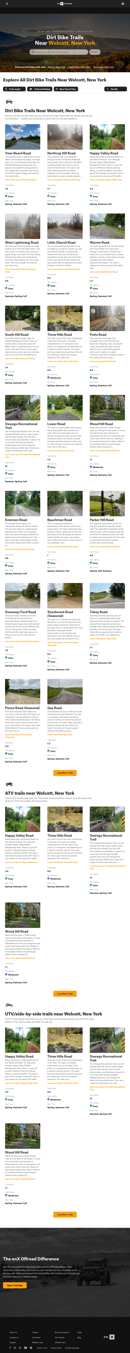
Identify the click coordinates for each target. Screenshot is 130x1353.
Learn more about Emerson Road (22, 533)
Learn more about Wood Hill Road (107, 439)
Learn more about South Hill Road (22, 347)
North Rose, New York (79, 67)
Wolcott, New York (56, 67)
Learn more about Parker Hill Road (107, 533)
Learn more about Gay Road (65, 721)
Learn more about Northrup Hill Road (65, 165)
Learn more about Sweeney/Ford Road (22, 627)
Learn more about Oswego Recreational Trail (22, 439)
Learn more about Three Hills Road (65, 347)
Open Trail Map (15, 1285)
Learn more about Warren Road (107, 256)
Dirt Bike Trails (43, 31)
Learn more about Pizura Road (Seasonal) (22, 721)
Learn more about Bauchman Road (65, 533)
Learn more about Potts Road (107, 347)
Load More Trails (65, 773)
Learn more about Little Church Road (65, 256)
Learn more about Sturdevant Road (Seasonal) (65, 627)
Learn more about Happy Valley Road (107, 165)
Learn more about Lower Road (65, 439)
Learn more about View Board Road (22, 165)
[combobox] (61, 52)
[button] (14, 89)
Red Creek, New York (104, 67)
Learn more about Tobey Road (107, 627)
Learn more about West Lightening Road (22, 256)
